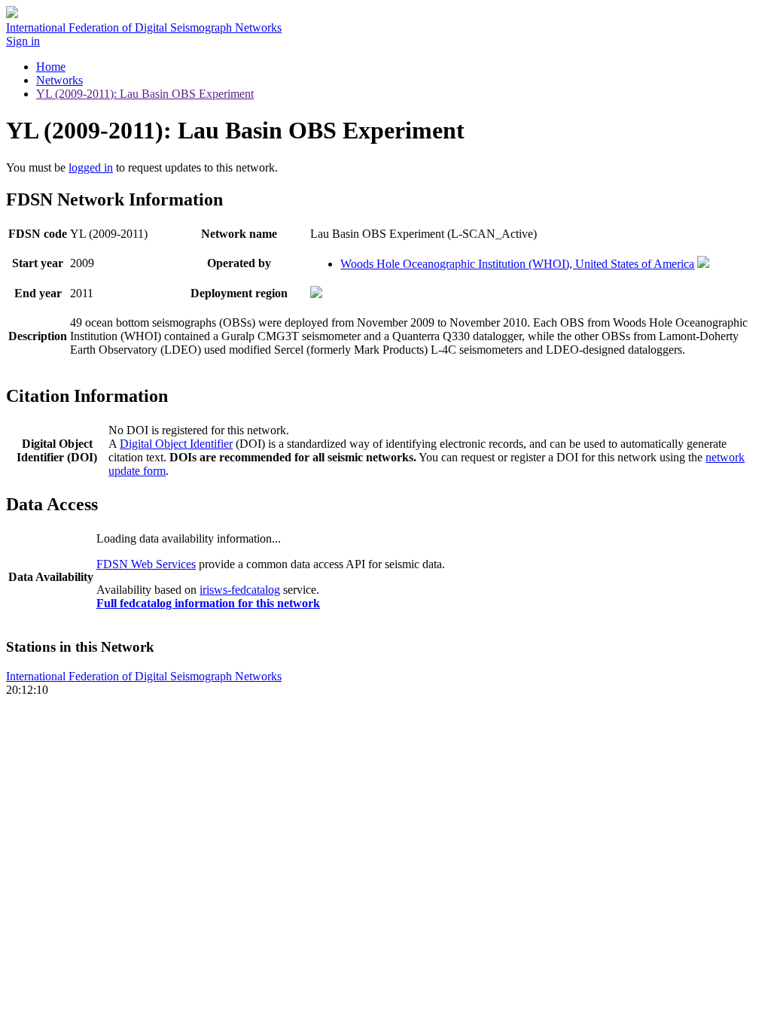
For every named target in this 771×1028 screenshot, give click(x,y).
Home (51, 66)
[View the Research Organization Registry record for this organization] (703, 263)
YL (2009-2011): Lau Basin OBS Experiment (145, 93)
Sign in (23, 41)
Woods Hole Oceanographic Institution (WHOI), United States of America (517, 263)
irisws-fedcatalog (240, 589)
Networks (59, 80)
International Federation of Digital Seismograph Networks (144, 676)
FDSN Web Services (146, 564)
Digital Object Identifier (176, 443)
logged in (91, 167)
